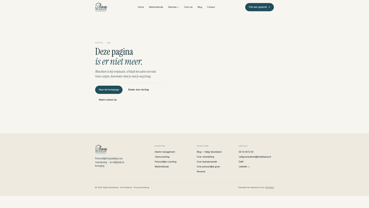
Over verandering (205, 156)
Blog (200, 7)
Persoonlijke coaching (165, 161)
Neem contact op (108, 100)
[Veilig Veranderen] (121, 149)
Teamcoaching (162, 156)
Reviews (201, 171)
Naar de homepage (109, 89)
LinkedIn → (244, 166)
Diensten (172, 7)
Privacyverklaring (141, 187)
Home (141, 7)
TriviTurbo (269, 187)
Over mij (188, 7)
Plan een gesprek (258, 7)
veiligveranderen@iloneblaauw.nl (255, 156)
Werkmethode (156, 7)
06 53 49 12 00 (246, 152)
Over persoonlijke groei (208, 166)
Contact (211, 7)
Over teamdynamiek (207, 161)
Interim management (165, 152)
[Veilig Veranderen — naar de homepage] (101, 7)
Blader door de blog (138, 89)
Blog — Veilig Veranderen (209, 152)
